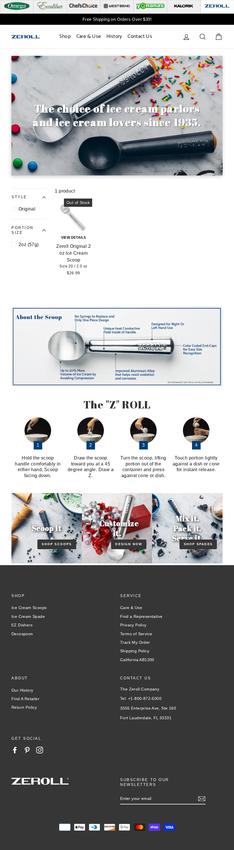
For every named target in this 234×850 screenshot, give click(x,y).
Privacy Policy (133, 625)
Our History (22, 690)
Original (27, 209)
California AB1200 (137, 659)
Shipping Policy (134, 651)
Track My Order (135, 642)
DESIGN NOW (128, 544)
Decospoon (22, 634)
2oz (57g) (29, 244)
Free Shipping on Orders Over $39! (117, 19)
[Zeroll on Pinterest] (27, 750)
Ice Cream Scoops (29, 607)
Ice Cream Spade (28, 616)
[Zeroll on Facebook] (14, 750)
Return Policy (24, 707)
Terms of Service (136, 634)
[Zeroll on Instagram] (39, 750)
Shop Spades (198, 544)
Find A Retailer (25, 698)
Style (19, 197)
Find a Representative (141, 616)
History (114, 36)
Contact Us (140, 36)
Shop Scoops (57, 544)
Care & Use (88, 36)
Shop (65, 36)
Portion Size (22, 230)
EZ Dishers (22, 625)
